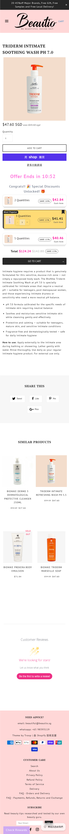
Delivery (34, 788)
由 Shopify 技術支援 (45, 735)
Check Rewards (16, 830)
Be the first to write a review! (34, 676)
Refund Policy (35, 779)
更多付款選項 (34, 164)
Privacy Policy (34, 775)
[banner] (36, 21)
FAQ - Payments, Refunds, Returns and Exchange (34, 797)
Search (34, 766)
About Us (34, 770)
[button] (18, 222)
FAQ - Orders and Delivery (34, 793)
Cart (61, 21)
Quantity (8, 131)
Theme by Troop (21, 735)
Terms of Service (34, 784)
